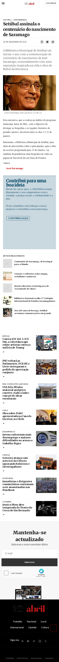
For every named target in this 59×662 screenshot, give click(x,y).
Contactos (49, 658)
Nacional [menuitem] (31, 621)
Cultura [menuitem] (45, 627)
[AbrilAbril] (29, 612)
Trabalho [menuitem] (17, 621)
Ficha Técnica (22, 658)
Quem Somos (36, 658)
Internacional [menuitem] (17, 627)
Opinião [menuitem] (32, 627)
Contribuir (10, 658)
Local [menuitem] (43, 621)
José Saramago (14, 168)
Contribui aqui (18, 218)
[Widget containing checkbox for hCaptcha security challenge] (24, 573)
